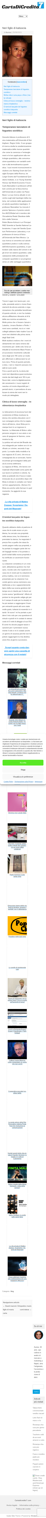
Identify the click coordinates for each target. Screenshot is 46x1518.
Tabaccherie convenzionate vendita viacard (38, 1410)
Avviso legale (12, 1505)
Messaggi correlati (10, 112)
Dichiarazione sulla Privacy (24, 781)
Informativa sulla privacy (29, 1505)
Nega (23, 770)
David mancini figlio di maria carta (10, 1309)
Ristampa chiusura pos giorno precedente (38, 1427)
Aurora (8, 32)
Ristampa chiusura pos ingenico (38, 1447)
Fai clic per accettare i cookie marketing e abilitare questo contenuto (17, 291)
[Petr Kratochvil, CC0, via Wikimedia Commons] (39, 1490)
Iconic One (11, 1516)
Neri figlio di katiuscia (12, 86)
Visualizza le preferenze (23, 777)
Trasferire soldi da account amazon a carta (38, 1437)
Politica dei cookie (23, 1509)
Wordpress (35, 1516)
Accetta (23, 763)
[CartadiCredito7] (23, 8)
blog (12, 1291)
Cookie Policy (8, 781)
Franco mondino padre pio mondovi (39, 1457)
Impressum (38, 781)
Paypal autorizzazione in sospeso (38, 1467)
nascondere (21, 82)
